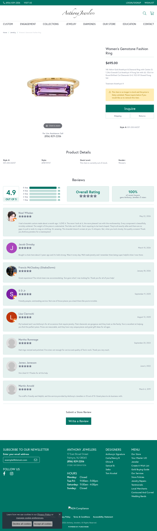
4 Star (25, 191)
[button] (133, 2)
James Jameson (27, 362)
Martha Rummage (28, 339)
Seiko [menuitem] (108, 469)
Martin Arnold (26, 385)
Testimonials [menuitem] (137, 484)
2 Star (25, 197)
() (59, 188)
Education (129, 24)
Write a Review (79, 421)
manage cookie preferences (29, 518)
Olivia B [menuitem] (109, 461)
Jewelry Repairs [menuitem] (138, 480)
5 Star (25, 188)
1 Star (25, 200)
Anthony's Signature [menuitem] (115, 454)
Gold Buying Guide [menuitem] (140, 469)
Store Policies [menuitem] (137, 477)
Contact (148, 24)
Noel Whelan (26, 212)
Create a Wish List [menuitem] (140, 465)
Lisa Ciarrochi (26, 313)
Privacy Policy (64, 517)
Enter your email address (16, 454)
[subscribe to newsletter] (36, 460)
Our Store (109, 24)
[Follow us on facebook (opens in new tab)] (4, 473)
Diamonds (89, 24)
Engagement (28, 24)
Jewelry (71, 24)
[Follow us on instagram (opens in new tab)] (11, 473)
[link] (11, 2)
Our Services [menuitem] (137, 473)
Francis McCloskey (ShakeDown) (37, 267)
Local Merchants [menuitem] (139, 488)
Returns (142, 116)
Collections (51, 24)
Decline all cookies (22, 524)
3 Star (25, 194)
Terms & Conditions (81, 517)
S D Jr (22, 290)
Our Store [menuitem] (136, 454)
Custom (8, 24)
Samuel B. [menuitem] (110, 465)
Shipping (117, 116)
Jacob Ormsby (27, 244)
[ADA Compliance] (78, 508)
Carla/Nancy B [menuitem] (113, 457)
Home (5, 33)
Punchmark (84, 527)
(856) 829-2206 (52, 136)
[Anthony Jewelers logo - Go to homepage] (78, 13)
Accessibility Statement (103, 517)
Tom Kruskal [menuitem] (111, 473)
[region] (53, 83)
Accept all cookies (43, 524)
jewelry (13, 33)
